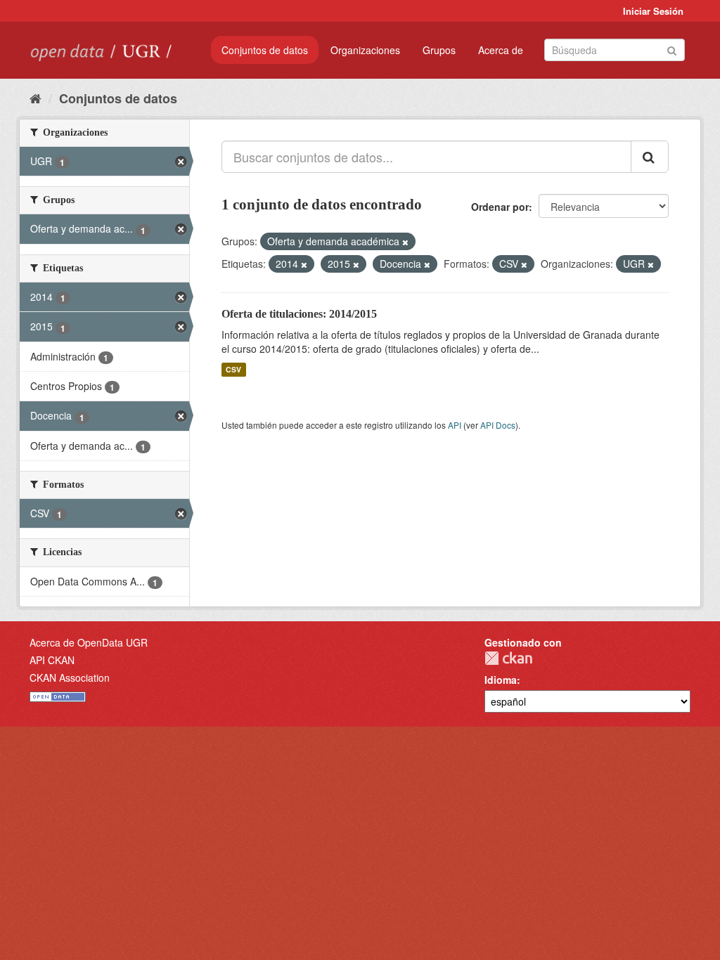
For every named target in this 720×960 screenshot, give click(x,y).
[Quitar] (405, 241)
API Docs (497, 425)
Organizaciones (365, 50)
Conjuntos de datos (264, 50)
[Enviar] (672, 49)
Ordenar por (500, 207)
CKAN (508, 658)
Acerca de (500, 50)
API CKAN (52, 660)
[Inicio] (35, 98)
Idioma (500, 680)
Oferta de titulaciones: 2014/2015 (299, 314)
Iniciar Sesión (653, 11)
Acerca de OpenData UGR (89, 642)
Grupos (439, 50)
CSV (233, 369)
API (454, 425)
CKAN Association (70, 677)
